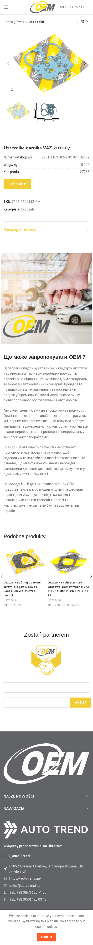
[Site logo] (42, 7)
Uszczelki (36, 22)
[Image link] (46, 829)
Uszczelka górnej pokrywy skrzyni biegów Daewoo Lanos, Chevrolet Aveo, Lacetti (22, 588)
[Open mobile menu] (6, 7)
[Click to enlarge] (12, 89)
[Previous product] (77, 22)
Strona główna (14, 22)
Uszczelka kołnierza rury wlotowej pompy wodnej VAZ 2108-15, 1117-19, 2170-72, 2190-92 (68, 588)
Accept (46, 937)
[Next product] (87, 22)
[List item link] (46, 878)
